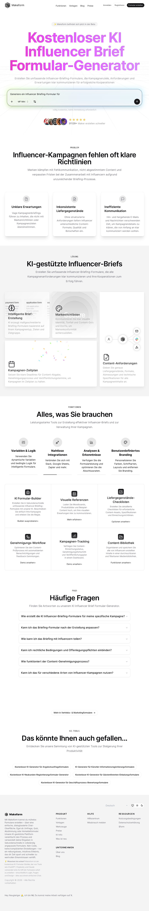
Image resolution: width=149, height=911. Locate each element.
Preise (90, 5)
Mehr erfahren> (74, 519)
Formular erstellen (135, 5)
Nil (32, 895)
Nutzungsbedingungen (130, 818)
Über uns (60, 852)
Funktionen (61, 5)
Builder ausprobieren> (27, 521)
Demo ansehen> (28, 562)
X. (72, 895)
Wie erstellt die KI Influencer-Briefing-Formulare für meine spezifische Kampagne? (73, 616)
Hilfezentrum (93, 818)
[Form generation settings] (34, 102)
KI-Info (59, 834)
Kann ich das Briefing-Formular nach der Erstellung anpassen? (60, 627)
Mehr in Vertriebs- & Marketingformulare (74, 712)
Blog (82, 5)
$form (121, 826)
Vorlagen (73, 5)
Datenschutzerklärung (129, 822)
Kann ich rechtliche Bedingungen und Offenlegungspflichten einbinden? (66, 650)
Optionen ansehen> (121, 521)
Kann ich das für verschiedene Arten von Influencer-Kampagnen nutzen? (67, 672)
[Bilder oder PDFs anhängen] (11, 102)
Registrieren (119, 5)
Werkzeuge (61, 826)
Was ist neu (61, 838)
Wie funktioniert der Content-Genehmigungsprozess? (55, 661)
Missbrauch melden (96, 822)
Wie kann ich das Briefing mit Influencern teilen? (51, 638)
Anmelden (107, 5)
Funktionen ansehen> (121, 562)
